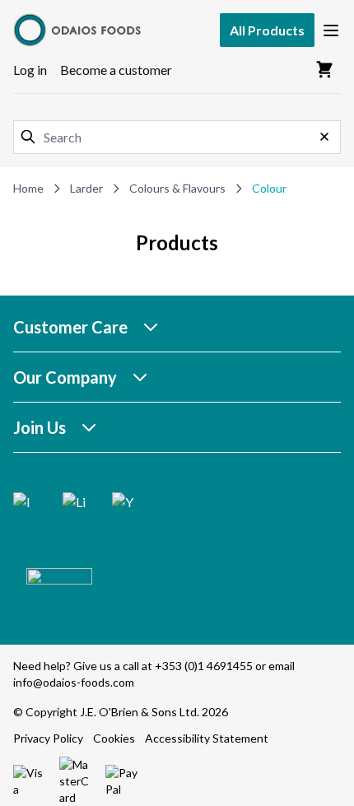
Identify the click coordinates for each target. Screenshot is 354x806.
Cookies (114, 738)
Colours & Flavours (177, 188)
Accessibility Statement (206, 738)
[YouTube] (123, 503)
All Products (267, 30)
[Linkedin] (74, 503)
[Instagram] (24, 503)
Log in (30, 69)
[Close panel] (324, 136)
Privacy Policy (48, 738)
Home (28, 188)
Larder (86, 188)
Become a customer (116, 69)
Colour (269, 188)
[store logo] (79, 30)
